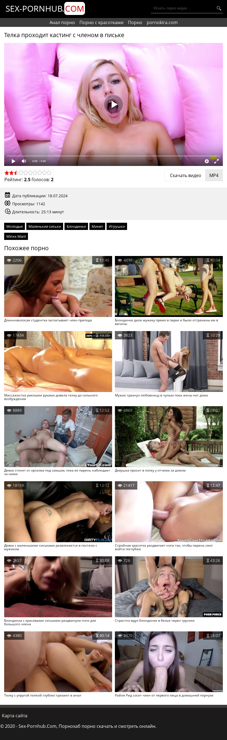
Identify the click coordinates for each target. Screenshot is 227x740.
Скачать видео (193, 175)
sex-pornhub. (45, 8)
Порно (135, 22)
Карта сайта (14, 716)
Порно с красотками (101, 22)
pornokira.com (162, 22)
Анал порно (62, 22)
